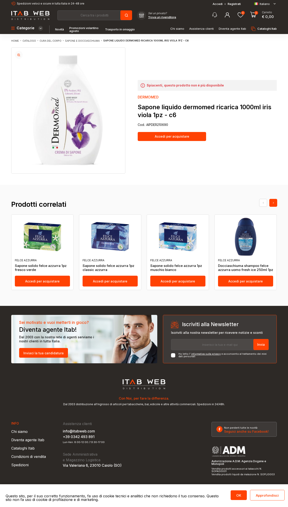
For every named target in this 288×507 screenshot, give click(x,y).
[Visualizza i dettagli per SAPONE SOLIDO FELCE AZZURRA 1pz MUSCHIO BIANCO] (177, 236)
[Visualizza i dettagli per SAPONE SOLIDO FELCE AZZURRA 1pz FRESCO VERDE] (42, 236)
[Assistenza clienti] (214, 15)
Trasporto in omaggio (120, 29)
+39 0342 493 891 (78, 437)
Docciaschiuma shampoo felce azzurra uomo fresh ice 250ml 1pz (245, 268)
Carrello (267, 12)
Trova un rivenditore (162, 17)
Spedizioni (20, 465)
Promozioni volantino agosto (84, 29)
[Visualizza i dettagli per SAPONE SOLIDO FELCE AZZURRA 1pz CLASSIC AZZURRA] (110, 236)
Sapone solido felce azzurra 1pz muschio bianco (176, 268)
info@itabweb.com (79, 431)
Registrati (234, 3)
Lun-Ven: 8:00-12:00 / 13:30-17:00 (84, 442)
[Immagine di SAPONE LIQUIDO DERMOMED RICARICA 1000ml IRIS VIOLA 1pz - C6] (19, 55)
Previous (263, 203)
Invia (261, 344)
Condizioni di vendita (28, 456)
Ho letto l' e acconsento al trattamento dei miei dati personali (222, 355)
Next (273, 203)
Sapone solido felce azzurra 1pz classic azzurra (108, 268)
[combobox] (94, 15)
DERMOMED (148, 97)
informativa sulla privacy (206, 353)
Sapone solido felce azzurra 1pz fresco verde (41, 268)
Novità (59, 29)
